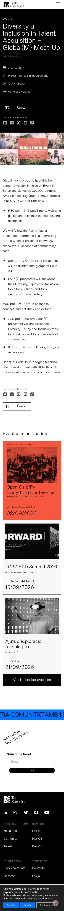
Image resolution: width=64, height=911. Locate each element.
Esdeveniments (14, 868)
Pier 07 (37, 846)
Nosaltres (10, 831)
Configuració (46, 905)
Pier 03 (37, 839)
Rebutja (27, 905)
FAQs (36, 876)
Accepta (11, 905)
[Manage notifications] (55, 903)
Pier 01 (37, 831)
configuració (45, 898)
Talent (8, 846)
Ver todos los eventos (32, 680)
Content (9, 876)
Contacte (38, 868)
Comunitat (11, 839)
